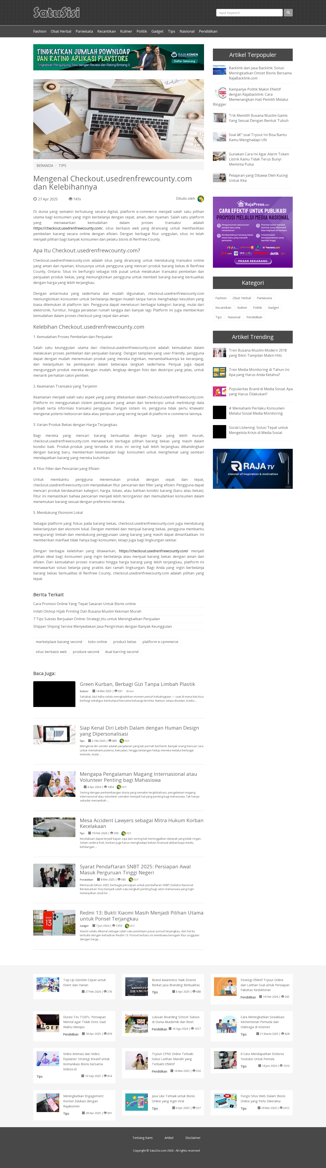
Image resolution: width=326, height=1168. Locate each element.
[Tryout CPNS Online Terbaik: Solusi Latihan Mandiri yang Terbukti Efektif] (141, 1061)
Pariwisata (84, 31)
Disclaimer (192, 1138)
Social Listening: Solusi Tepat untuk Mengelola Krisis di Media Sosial (258, 430)
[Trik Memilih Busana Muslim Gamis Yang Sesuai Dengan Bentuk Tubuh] (223, 117)
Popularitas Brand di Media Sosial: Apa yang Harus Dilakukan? (261, 391)
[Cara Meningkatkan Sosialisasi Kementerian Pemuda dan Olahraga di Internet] (230, 1024)
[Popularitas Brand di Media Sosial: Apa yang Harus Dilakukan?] (223, 390)
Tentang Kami (142, 1138)
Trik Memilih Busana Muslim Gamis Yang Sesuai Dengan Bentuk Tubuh (259, 118)
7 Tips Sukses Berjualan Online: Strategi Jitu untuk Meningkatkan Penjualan (96, 618)
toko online (97, 641)
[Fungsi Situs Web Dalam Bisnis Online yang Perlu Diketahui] (230, 1100)
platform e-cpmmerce (160, 641)
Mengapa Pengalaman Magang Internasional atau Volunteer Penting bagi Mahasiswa (138, 776)
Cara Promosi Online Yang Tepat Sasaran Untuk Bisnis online (84, 603)
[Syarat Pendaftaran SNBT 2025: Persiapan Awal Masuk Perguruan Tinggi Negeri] (54, 875)
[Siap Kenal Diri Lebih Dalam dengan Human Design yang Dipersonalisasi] (54, 734)
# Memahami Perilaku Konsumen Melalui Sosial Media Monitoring (257, 411)
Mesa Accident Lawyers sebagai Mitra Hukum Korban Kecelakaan (142, 823)
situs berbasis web (51, 651)
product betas (124, 641)
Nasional (187, 31)
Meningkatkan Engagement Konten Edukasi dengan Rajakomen (83, 1101)
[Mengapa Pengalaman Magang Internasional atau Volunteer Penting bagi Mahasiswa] (54, 784)
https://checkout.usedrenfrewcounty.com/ (153, 550)
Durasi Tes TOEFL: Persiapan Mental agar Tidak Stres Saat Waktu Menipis (84, 1022)
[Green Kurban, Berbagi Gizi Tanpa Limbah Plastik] (54, 701)
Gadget (157, 31)
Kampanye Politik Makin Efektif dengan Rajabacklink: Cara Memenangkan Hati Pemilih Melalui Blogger (250, 97)
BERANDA (45, 165)
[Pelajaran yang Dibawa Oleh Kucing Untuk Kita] (223, 177)
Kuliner (126, 31)
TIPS (62, 165)
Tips (171, 31)
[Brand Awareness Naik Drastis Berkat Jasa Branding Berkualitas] (141, 987)
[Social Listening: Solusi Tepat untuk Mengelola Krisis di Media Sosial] (223, 434)
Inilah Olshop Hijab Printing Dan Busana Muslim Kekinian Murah (87, 611)
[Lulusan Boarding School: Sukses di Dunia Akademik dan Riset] (141, 1024)
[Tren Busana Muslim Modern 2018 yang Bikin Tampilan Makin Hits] (223, 352)
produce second (86, 651)
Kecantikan (106, 31)
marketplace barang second (59, 641)
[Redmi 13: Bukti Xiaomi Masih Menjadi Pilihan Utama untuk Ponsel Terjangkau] (54, 923)
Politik (142, 31)
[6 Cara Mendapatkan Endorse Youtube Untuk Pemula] (230, 1059)
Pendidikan (208, 31)
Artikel (169, 1138)
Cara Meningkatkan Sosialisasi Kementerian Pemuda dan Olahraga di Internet (262, 1022)
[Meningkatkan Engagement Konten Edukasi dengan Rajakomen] (52, 1103)
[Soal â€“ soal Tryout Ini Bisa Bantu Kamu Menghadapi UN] (223, 136)
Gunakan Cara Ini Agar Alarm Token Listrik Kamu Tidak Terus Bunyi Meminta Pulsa (259, 159)
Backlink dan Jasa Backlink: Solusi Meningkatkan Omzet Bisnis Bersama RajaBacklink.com (260, 73)
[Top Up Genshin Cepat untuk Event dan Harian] (52, 984)
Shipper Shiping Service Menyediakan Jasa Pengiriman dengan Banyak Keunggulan (102, 626)
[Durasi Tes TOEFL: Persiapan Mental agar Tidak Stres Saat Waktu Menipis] (52, 1022)
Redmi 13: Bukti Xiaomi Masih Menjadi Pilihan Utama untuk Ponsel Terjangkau (142, 915)
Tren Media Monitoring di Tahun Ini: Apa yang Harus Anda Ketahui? (259, 372)
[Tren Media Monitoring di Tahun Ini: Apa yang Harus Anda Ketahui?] (223, 371)
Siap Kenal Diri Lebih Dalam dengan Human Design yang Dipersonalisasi (139, 730)
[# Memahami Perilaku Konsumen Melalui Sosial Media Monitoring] (223, 415)
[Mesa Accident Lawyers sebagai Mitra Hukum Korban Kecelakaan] (54, 826)
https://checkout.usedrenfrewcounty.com (67, 228)
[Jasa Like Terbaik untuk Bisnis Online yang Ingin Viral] (141, 1101)
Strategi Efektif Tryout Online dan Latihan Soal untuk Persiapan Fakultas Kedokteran (265, 985)
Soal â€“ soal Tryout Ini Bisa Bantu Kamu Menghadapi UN (258, 137)
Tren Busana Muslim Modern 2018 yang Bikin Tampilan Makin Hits (258, 353)
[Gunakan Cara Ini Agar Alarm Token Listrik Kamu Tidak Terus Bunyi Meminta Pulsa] (223, 156)
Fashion (39, 31)
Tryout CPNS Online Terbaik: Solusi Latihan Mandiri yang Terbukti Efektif (173, 1059)
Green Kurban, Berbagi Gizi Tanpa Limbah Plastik (137, 684)
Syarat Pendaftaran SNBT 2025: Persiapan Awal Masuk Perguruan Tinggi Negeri (135, 869)
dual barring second (121, 651)
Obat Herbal (61, 31)
